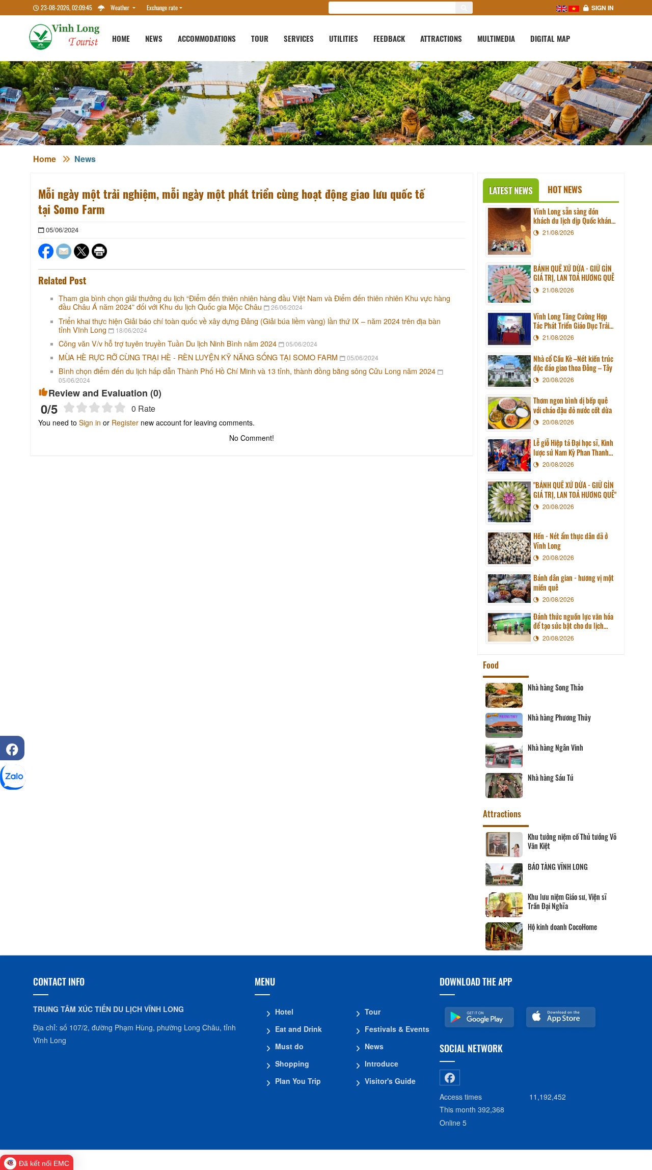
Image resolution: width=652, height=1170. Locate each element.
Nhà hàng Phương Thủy (559, 717)
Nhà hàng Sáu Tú (551, 777)
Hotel (284, 1011)
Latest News (511, 190)
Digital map (550, 38)
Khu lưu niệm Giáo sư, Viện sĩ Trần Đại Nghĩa (567, 901)
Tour (259, 38)
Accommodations (207, 38)
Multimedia (496, 38)
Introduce (381, 1063)
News (153, 38)
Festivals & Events (397, 1029)
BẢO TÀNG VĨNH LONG (558, 866)
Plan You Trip (298, 1081)
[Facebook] (12, 748)
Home (121, 38)
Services (299, 38)
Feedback (389, 38)
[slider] (94, 407)
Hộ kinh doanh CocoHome (562, 927)
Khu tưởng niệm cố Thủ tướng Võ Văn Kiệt (572, 841)
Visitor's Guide (390, 1081)
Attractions (441, 38)
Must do (289, 1046)
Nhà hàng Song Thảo (555, 687)
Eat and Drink (298, 1029)
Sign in (602, 7)
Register (125, 422)
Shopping (292, 1063)
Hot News (565, 189)
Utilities (343, 38)
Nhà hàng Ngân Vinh (555, 747)
